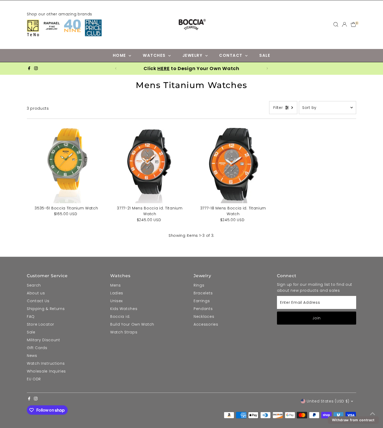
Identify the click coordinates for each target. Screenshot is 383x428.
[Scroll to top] (372, 413)
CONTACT (231, 55)
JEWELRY (193, 55)
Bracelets (203, 293)
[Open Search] (335, 24)
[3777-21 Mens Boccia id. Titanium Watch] (149, 163)
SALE (264, 55)
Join (316, 318)
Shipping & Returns (46, 308)
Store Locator (40, 324)
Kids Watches (123, 308)
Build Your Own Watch (132, 324)
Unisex (116, 300)
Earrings (202, 300)
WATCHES (155, 55)
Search (34, 285)
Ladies (116, 293)
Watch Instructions (46, 363)
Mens (115, 285)
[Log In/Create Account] (344, 24)
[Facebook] (29, 68)
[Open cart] (353, 24)
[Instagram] (36, 68)
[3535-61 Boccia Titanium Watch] (66, 163)
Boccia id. (120, 316)
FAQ (31, 316)
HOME (120, 55)
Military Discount (43, 340)
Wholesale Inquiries (46, 371)
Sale (31, 332)
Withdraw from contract (353, 420)
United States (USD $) (328, 401)
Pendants (203, 308)
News (32, 355)
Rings (199, 285)
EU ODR (34, 379)
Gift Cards (37, 347)
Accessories (206, 324)
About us (36, 293)
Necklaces (204, 316)
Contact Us (38, 300)
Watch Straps (123, 332)
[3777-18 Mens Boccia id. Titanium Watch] (233, 163)
